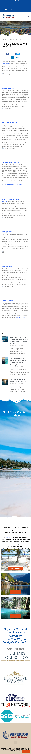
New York (4, 201)
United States (5, 63)
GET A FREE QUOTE (15, 568)
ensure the (8, 537)
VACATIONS (15, 592)
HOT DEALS (15, 616)
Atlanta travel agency (20, 317)
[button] (29, 16)
